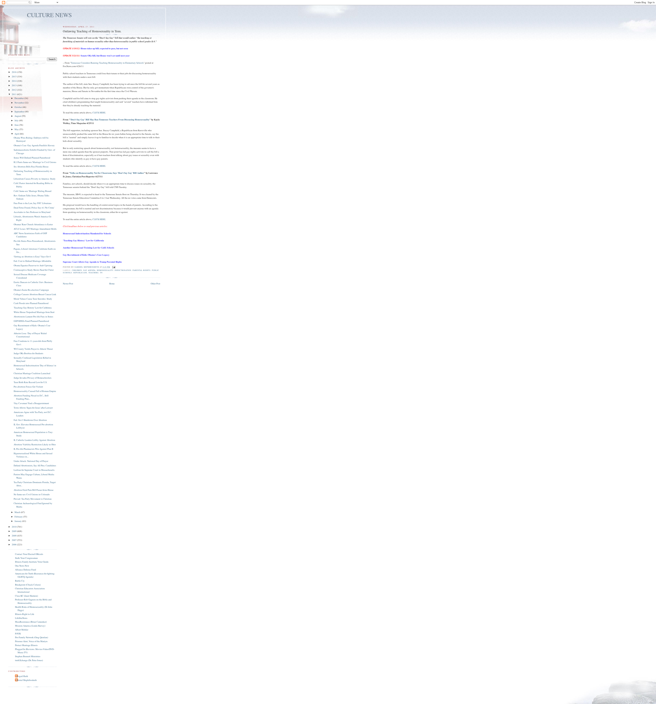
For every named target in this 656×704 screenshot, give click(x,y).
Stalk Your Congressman (26, 558)
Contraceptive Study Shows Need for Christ (34, 269)
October (18, 107)
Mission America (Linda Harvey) (30, 625)
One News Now (22, 565)
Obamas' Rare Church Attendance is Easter (33, 224)
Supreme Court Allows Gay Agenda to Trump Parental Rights (92, 261)
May (17, 129)
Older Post (155, 283)
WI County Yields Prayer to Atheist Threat (33, 348)
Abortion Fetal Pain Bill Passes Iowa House (33, 489)
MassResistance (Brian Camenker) (31, 621)
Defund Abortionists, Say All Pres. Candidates (35, 465)
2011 (14, 94)
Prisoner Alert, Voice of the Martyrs (31, 641)
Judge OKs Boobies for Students (28, 353)
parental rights (141, 270)
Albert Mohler (21, 629)
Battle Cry (20, 580)
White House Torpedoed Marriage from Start (34, 312)
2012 (14, 89)
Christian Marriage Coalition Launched (32, 373)
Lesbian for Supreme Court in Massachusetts (34, 469)
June (17, 124)
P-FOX (18, 633)
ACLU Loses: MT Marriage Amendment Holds (35, 228)
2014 (14, 80)
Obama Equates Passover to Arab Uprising (33, 265)
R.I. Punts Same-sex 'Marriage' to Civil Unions (35, 162)
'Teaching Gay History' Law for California (83, 240)
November (20, 102)
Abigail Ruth (22, 676)
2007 (14, 540)
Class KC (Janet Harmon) (26, 595)
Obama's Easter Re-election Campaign (31, 289)
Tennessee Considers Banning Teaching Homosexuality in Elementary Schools (107, 62)
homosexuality (105, 270)
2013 (14, 85)
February (19, 516)
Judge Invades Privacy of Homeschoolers (32, 377)
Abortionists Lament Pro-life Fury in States (33, 316)
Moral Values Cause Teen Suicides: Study (33, 298)
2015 (14, 76)
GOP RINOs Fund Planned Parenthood (31, 321)
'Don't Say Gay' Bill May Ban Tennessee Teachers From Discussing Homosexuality (109, 119)
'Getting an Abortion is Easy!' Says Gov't (32, 256)
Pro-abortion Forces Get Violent (28, 386)
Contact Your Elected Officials (29, 554)
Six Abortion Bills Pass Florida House (31, 166)
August (18, 115)
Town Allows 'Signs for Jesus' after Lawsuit (33, 407)
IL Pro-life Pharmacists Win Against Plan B (33, 448)
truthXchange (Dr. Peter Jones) (29, 660)
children (77, 270)
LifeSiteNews (21, 618)
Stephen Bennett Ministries (27, 656)
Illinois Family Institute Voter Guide (32, 561)
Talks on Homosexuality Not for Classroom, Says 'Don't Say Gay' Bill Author (107, 172)
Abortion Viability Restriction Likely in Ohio (35, 444)
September (20, 111)
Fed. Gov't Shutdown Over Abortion (30, 420)
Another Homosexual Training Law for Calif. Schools (88, 247)
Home (112, 283)
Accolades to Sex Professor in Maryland (32, 212)
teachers (93, 272)
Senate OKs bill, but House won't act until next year (105, 55)
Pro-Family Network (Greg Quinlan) (31, 637)
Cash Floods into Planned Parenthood (31, 303)
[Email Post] (114, 267)
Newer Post (68, 283)
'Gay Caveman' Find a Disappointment (31, 403)
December (19, 98)
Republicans (80, 272)
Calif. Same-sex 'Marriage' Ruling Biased (32, 191)
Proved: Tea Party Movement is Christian (33, 498)
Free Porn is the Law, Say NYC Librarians (32, 203)
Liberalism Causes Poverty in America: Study (35, 178)
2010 (14, 526)
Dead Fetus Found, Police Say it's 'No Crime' (34, 207)
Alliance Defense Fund (25, 569)
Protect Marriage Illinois (26, 645)
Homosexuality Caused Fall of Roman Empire (35, 391)
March (18, 512)
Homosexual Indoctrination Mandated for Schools (87, 233)
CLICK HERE (98, 112)
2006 (14, 544)
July (17, 120)
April (17, 133)
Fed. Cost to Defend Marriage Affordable (32, 260)
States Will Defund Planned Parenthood (32, 157)
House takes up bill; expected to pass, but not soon (104, 48)
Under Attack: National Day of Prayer (31, 461)
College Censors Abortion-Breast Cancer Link (35, 294)
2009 (14, 531)
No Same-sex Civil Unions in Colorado (32, 494)
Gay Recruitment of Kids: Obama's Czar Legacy (86, 254)
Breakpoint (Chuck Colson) (28, 584)
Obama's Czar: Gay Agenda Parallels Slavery (34, 145)
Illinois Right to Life (24, 614)
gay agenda (89, 270)
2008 (14, 535)
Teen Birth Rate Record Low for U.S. (30, 382)
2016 (14, 72)
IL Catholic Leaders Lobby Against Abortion (34, 440)
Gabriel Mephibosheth (26, 680)
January (18, 521)
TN (101, 272)
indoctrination (123, 270)
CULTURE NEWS (49, 15)
